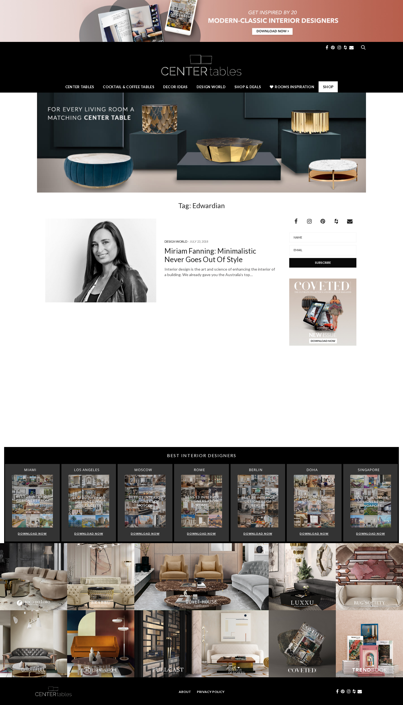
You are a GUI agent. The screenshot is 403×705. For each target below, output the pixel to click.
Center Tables (79, 87)
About (185, 692)
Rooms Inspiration (294, 87)
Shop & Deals (247, 87)
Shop (328, 87)
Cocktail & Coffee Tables (128, 87)
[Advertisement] (201, 403)
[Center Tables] (201, 65)
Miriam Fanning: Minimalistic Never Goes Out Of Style (210, 255)
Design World (211, 87)
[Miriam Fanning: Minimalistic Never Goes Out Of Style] (100, 260)
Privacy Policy (211, 692)
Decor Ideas (175, 87)
